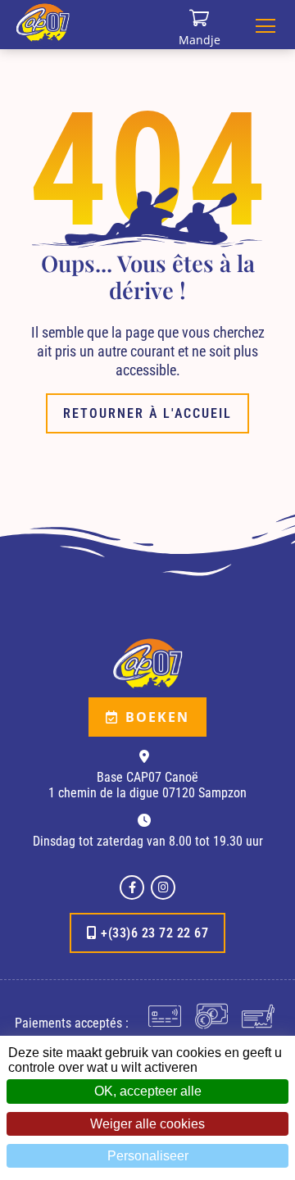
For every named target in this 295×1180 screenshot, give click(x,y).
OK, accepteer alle (148, 1091)
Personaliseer (147, 1156)
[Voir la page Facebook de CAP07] (132, 887)
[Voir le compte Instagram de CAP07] (163, 887)
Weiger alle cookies (147, 1124)
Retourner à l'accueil (147, 413)
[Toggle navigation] (265, 24)
